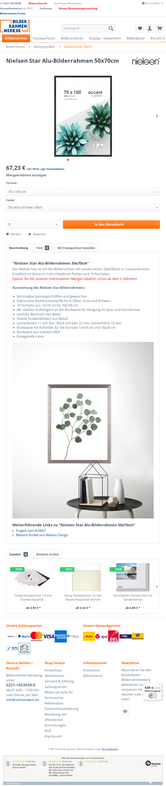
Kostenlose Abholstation (54, 673)
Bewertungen (12, 783)
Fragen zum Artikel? (30, 530)
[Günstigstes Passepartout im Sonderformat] (133, 577)
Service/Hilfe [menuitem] (152, 3)
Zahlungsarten (56, 687)
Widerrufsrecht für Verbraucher (59, 695)
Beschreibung (18, 248)
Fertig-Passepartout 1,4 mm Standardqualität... (33, 597)
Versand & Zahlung (59, 681)
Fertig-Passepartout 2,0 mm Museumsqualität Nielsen (83, 597)
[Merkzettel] (140, 28)
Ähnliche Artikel (47, 554)
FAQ (42, 248)
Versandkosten (109, 749)
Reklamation (54, 703)
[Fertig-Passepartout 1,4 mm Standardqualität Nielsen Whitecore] (33, 577)
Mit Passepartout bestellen (76, 248)
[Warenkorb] (159, 28)
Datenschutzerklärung (62, 708)
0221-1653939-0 (20, 685)
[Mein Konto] (150, 28)
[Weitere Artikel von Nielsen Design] (146, 64)
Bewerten (39, 234)
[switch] (153, 695)
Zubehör (18, 554)
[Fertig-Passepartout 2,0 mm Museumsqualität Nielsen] (83, 577)
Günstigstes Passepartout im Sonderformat (132, 597)
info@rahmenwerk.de (22, 700)
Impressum (53, 736)
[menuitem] (88, 28)
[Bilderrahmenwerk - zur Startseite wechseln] (15, 26)
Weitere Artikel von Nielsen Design (41, 535)
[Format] (22, 185)
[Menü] (159, 685)
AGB (48, 731)
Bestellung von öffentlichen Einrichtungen (56, 720)
